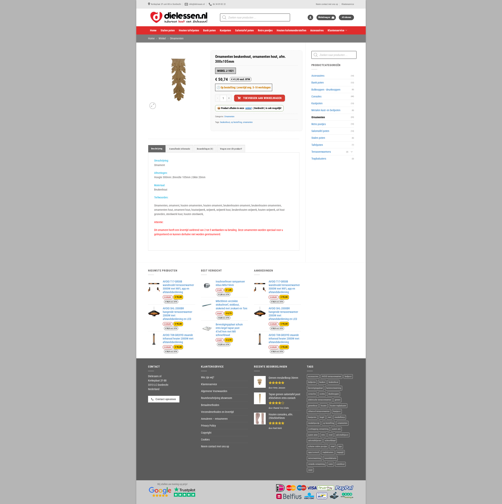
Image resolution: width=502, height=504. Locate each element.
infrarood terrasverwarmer (319, 411)
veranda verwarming (316, 464)
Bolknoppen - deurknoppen (325, 89)
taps (340, 446)
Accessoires (317, 30)
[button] (310, 17)
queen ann (336, 429)
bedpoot (348, 376)
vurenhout (340, 464)
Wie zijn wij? (207, 377)
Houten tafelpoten (189, 30)
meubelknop (340, 417)
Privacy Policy (208, 425)
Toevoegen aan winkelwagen (262, 98)
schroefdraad (330, 440)
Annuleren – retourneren (214, 418)
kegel (322, 417)
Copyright (206, 432)
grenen (337, 400)
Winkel (162, 38)
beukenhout (225, 122)
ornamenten (248, 122)
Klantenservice (348, 4)
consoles (312, 394)
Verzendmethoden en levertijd (217, 411)
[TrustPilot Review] (184, 491)
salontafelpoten (314, 440)
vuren (330, 464)
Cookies (205, 439)
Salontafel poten (244, 30)
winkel (248, 108)
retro (323, 435)
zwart (310, 470)
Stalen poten (168, 30)
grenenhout (312, 405)
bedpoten (312, 382)
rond (330, 435)
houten (323, 405)
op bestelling (236, 122)
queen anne (313, 435)
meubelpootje (313, 423)
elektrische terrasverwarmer (319, 400)
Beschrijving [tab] (157, 148)
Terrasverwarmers (321, 151)
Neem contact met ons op (327, 4)
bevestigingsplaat (315, 388)
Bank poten (209, 30)
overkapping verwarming (318, 429)
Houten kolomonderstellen (291, 30)
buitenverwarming (333, 388)
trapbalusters (328, 452)
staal (333, 446)
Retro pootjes (265, 30)
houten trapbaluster (338, 405)
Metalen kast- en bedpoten (325, 110)
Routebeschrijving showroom (216, 398)
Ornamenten (177, 38)
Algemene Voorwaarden (214, 391)
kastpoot (337, 411)
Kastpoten (225, 30)
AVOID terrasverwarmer (331, 376)
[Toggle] (351, 152)
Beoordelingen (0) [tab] (205, 149)
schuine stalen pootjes (317, 446)
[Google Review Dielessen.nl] (160, 491)
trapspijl (340, 452)
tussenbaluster (330, 458)
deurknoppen (333, 394)
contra (322, 394)
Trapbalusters (318, 158)
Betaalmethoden (210, 405)
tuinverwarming (314, 458)
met (329, 417)
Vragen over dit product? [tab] (231, 149)
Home (153, 30)
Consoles (316, 96)
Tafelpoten (317, 144)
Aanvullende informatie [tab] (179, 149)
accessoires (313, 376)
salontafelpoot (342, 435)
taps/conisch (313, 452)
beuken (322, 382)
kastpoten (312, 417)
